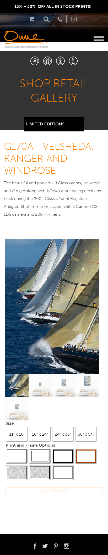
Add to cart (54, 491)
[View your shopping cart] (33, 19)
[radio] (16, 434)
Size (10, 423)
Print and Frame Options (30, 445)
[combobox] (54, 122)
